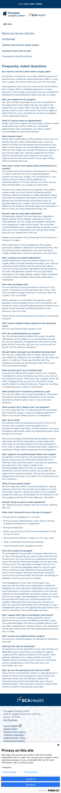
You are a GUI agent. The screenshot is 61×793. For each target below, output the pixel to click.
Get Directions (11, 720)
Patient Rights (11, 729)
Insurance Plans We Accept (16, 50)
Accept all (30, 779)
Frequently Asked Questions (17, 56)
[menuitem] (30, 699)
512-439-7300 (30, 4)
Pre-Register (8, 39)
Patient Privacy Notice (15, 732)
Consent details (9, 772)
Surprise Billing (11, 726)
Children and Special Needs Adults (20, 45)
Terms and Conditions (14, 741)
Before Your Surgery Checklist (18, 33)
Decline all (30, 784)
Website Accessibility (14, 735)
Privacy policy (30, 772)
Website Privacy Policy (15, 738)
